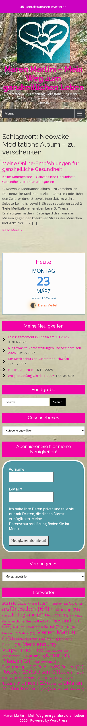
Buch (44, 603)
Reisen (72, 666)
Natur (58, 655)
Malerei (27, 633)
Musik (36, 656)
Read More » (12, 230)
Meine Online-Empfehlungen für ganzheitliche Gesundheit (40, 166)
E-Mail (15, 489)
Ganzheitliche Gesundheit (55, 176)
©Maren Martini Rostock (42, 685)
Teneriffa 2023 (34, 678)
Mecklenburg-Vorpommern (29, 646)
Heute (43, 261)
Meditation (57, 650)
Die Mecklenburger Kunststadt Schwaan (38, 358)
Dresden (29, 608)
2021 (9, 603)
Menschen (14, 656)
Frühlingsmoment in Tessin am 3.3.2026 (38, 337)
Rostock (16, 671)
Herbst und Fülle (20, 369)
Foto (6, 615)
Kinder (18, 627)
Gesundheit (11, 181)
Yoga (55, 684)
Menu (9, 113)
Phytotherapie (19, 666)
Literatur (10, 633)
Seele (67, 672)
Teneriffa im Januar (60, 678)
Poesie (48, 666)
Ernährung (65, 609)
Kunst (53, 626)
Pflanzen (17, 660)
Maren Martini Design (36, 639)
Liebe (69, 627)
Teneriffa (14, 678)
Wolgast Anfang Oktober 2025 (31, 375)
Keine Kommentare (17, 176)
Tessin (11, 683)
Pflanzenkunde (46, 662)
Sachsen (45, 671)
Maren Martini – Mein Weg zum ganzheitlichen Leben (43, 78)
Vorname (16, 469)
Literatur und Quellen (38, 181)
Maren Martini (39, 635)
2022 (22, 603)
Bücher (60, 604)
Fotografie (29, 614)
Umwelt (34, 683)
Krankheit (34, 627)
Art (32, 603)
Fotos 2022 (57, 615)
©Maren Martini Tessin (67, 689)
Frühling (75, 615)
